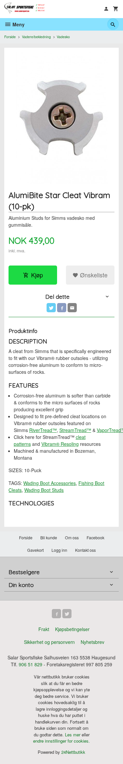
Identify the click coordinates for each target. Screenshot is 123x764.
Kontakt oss (85, 550)
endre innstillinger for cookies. (61, 741)
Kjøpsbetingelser (72, 629)
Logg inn (59, 550)
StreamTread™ (75, 430)
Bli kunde (48, 537)
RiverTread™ (43, 430)
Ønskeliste (93, 275)
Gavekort (35, 550)
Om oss (72, 537)
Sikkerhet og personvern (49, 642)
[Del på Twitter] (51, 307)
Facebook (95, 537)
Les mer (73, 734)
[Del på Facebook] (61, 307)
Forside (10, 36)
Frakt (43, 629)
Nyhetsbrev (92, 642)
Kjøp (37, 275)
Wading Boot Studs (44, 490)
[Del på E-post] (72, 307)
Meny (18, 24)
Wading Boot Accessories (49, 483)
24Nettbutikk (73, 752)
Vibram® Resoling (60, 444)
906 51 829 (30, 664)
